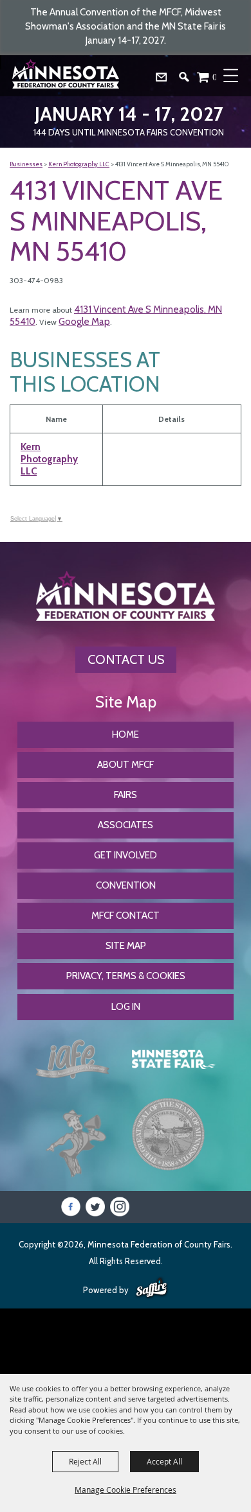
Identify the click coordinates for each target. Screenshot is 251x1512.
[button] (189, 80)
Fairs (125, 795)
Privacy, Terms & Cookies (125, 976)
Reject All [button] (85, 1461)
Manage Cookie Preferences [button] (125, 1489)
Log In (125, 1006)
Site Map (126, 946)
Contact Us (126, 659)
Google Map (84, 321)
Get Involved (125, 855)
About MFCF (125, 764)
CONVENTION (126, 885)
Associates (125, 825)
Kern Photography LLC (78, 164)
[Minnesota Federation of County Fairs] (67, 75)
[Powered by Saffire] (152, 1288)
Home (125, 734)
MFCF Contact (125, 915)
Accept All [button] (164, 1461)
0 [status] (215, 77)
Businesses (26, 164)
